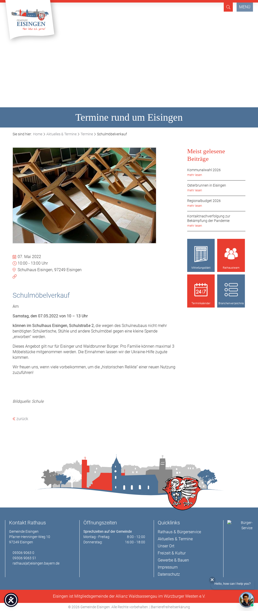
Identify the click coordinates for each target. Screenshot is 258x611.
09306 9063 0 (23, 553)
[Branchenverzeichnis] (231, 290)
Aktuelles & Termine (61, 134)
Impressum (168, 567)
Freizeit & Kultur (172, 553)
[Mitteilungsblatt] (201, 254)
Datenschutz (169, 574)
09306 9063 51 (24, 558)
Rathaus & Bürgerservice (179, 531)
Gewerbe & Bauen (173, 560)
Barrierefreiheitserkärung (170, 607)
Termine (87, 134)
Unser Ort (166, 546)
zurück (21, 418)
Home (37, 134)
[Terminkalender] (201, 290)
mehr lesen (194, 175)
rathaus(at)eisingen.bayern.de (36, 563)
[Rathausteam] (231, 254)
